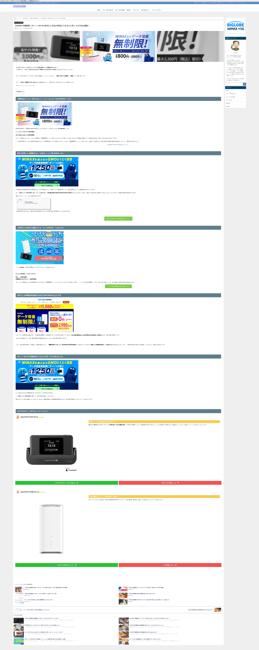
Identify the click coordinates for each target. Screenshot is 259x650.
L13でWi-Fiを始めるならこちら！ (66, 565)
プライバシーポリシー (241, 2)
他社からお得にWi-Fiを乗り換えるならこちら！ (118, 218)
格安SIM (219, 2)
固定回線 (228, 103)
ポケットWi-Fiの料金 (212, 2)
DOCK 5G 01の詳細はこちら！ (169, 482)
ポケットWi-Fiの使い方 (203, 2)
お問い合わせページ (232, 2)
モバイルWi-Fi (229, 100)
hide (22, 91)
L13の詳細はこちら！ (169, 565)
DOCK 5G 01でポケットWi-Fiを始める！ (65, 482)
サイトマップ (224, 2)
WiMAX (196, 2)
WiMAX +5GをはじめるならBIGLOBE (25, 85)
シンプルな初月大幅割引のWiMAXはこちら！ (118, 286)
